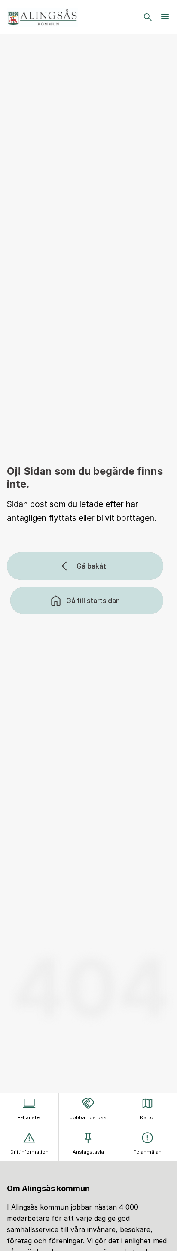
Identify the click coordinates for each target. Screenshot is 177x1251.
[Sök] (148, 17)
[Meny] (165, 17)
